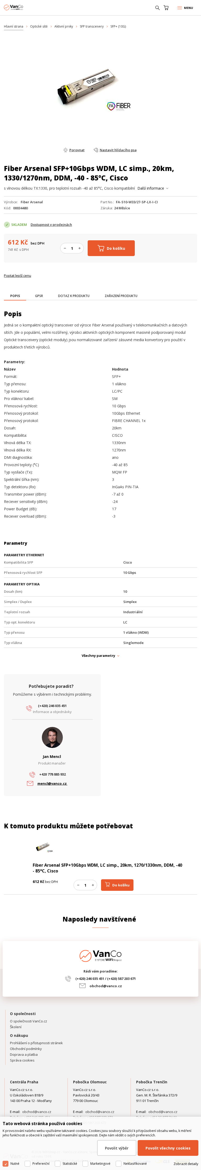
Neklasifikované (135, 1163)
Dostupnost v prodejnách (51, 224)
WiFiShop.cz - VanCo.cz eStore (23, 7)
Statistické (70, 1163)
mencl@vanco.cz (52, 783)
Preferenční (40, 1163)
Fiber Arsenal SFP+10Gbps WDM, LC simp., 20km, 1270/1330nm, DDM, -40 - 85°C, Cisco (107, 868)
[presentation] (15, 296)
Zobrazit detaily (186, 1163)
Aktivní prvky (63, 26)
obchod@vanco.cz (106, 986)
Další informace (150, 188)
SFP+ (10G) (118, 26)
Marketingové (100, 1163)
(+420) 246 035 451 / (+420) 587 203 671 (105, 978)
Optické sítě (39, 26)
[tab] (15, 296)
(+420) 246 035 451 (52, 705)
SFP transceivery (92, 26)
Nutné (14, 1163)
